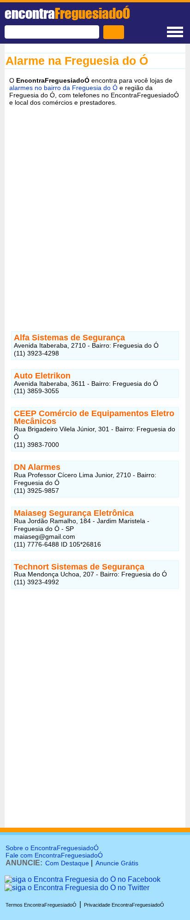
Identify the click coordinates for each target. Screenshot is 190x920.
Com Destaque (67, 863)
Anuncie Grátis (116, 863)
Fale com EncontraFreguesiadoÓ (54, 855)
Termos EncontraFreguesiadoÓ (41, 905)
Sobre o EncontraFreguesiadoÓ (52, 848)
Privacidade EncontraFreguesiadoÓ (124, 905)
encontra (67, 13)
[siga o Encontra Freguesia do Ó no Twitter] (77, 888)
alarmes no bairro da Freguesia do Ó (63, 87)
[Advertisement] (95, 211)
